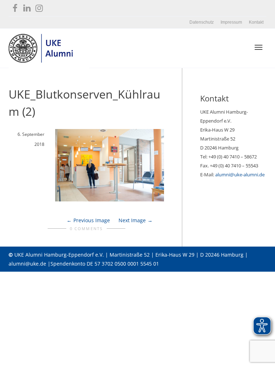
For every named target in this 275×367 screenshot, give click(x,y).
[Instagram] (39, 7)
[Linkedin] (27, 7)
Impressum (231, 22)
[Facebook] (15, 7)
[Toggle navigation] (258, 47)
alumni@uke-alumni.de (240, 174)
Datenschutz (201, 22)
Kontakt (256, 22)
